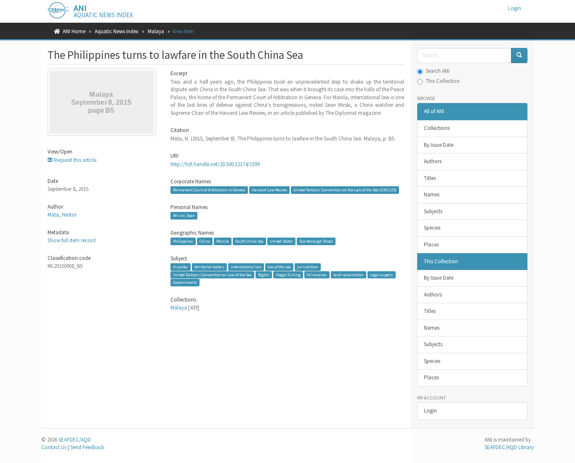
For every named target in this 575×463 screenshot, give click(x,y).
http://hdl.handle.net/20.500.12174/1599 (215, 164)
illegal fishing (288, 275)
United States (281, 241)
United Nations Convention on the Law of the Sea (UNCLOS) (345, 190)
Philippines (183, 241)
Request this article (74, 160)
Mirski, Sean (184, 215)
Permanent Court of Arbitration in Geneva (209, 190)
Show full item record (72, 240)
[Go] (519, 55)
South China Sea (249, 241)
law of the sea (279, 267)
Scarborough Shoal (316, 241)
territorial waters (209, 267)
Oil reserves (316, 275)
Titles (430, 178)
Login (430, 410)
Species (432, 227)
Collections (437, 128)
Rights (263, 275)
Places (431, 244)
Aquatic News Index (116, 31)
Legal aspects (381, 275)
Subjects (433, 211)
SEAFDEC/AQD (75, 439)
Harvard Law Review (269, 190)
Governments (185, 282)
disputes (180, 267)
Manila (222, 241)
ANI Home (74, 31)
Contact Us (54, 447)
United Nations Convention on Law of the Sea (212, 275)
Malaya (156, 31)
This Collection (443, 81)
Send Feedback (87, 447)
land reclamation (348, 275)
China (205, 241)
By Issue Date (438, 144)
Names (431, 194)
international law (246, 267)
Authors (433, 161)
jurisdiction (307, 267)
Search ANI (438, 70)
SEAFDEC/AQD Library (509, 447)
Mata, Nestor (62, 214)
